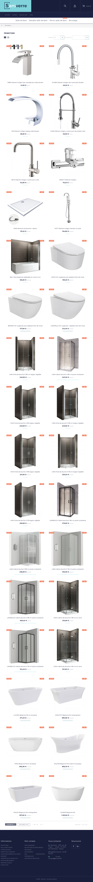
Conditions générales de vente (11, 854)
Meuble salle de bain (38, 20)
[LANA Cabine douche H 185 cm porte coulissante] (25, 548)
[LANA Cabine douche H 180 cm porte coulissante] (68, 354)
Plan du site (4, 865)
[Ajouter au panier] (23, 76)
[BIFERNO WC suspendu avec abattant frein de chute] (25, 305)
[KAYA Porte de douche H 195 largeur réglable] (25, 500)
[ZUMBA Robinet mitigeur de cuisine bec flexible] (68, 62)
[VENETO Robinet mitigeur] (68, 159)
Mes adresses (29, 852)
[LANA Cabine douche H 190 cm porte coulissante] (68, 548)
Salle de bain (21, 20)
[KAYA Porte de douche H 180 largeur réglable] (25, 403)
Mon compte (30, 841)
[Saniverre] (15, 6)
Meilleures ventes (6, 847)
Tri (70, 37)
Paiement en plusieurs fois (9, 858)
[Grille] (5, 38)
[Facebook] (73, 846)
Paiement (3, 856)
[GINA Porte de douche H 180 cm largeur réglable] (25, 354)
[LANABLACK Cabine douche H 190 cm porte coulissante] (25, 646)
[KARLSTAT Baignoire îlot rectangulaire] (68, 694)
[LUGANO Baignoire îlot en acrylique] (25, 694)
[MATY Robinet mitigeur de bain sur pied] (68, 208)
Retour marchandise (7, 860)
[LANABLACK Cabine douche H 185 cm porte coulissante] (25, 597)
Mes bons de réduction (32, 858)
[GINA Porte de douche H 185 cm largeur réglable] (68, 403)
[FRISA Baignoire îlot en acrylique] (25, 743)
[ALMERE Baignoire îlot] (68, 792)
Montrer (51, 37)
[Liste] (8, 38)
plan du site (23, 15)
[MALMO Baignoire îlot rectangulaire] (25, 792)
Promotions (4, 845)
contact (14, 15)
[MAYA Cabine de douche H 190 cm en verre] (68, 646)
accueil (7, 15)
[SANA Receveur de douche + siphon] (25, 208)
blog (31, 15)
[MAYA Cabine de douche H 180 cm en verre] (68, 597)
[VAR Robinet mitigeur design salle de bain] (25, 111)
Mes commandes (30, 845)
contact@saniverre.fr (55, 858)
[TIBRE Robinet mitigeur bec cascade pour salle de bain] (25, 62)
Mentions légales (6, 862)
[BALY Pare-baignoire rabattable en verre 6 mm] (25, 257)
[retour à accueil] (1, 25)
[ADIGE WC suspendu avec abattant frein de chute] (68, 257)
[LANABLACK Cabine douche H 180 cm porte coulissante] (68, 500)
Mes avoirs (28, 849)
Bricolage (73, 20)
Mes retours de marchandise (34, 847)
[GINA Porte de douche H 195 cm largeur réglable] (68, 451)
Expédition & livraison (8, 852)
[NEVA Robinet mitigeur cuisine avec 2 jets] (25, 159)
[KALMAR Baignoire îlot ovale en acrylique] (68, 743)
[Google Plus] (78, 846)
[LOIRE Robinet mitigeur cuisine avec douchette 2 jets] (68, 111)
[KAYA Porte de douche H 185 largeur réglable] (25, 451)
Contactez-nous (6, 849)
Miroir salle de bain (58, 19)
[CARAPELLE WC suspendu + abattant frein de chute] (68, 305)
